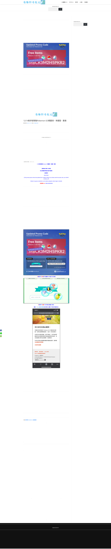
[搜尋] (60, 9)
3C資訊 (81, 2)
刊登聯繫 (86, 2)
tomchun (36, 123)
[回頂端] (1, 336)
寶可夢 (76, 2)
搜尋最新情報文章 (55, 6)
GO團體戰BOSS (64, 2)
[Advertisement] (46, 31)
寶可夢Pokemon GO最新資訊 (31, 419)
